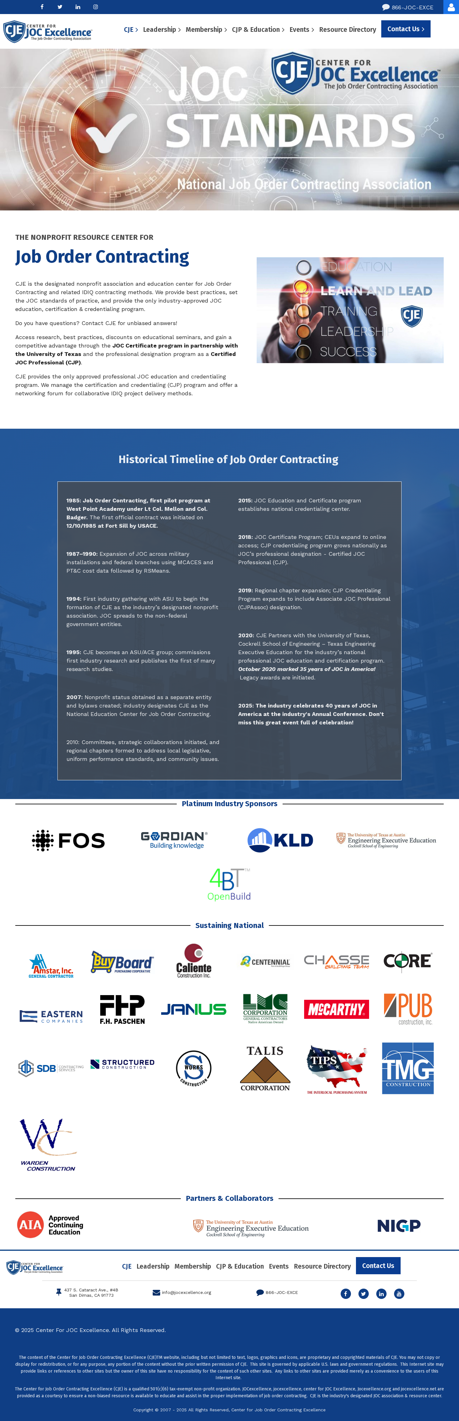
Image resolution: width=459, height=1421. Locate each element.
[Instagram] (96, 7)
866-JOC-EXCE (407, 7)
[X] (60, 7)
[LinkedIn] (78, 7)
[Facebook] (42, 7)
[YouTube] (399, 1294)
